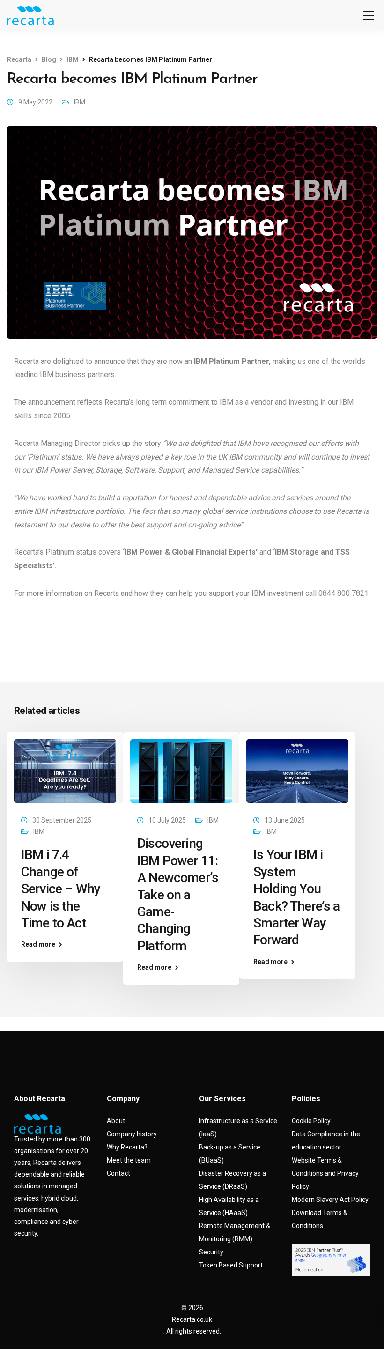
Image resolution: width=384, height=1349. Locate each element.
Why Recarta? (127, 1147)
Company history (132, 1134)
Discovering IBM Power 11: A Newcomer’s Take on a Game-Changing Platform (177, 894)
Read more (38, 944)
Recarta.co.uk (192, 1319)
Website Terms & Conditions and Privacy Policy (325, 1173)
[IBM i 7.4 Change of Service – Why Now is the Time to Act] (65, 770)
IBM (79, 102)
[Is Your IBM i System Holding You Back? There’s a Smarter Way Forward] (297, 770)
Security (211, 1252)
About (116, 1121)
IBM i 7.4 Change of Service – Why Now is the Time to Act (60, 889)
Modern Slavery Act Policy (330, 1199)
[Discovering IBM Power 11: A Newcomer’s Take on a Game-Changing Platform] (181, 770)
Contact (118, 1173)
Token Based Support (231, 1265)
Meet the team (129, 1160)
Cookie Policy (311, 1121)
